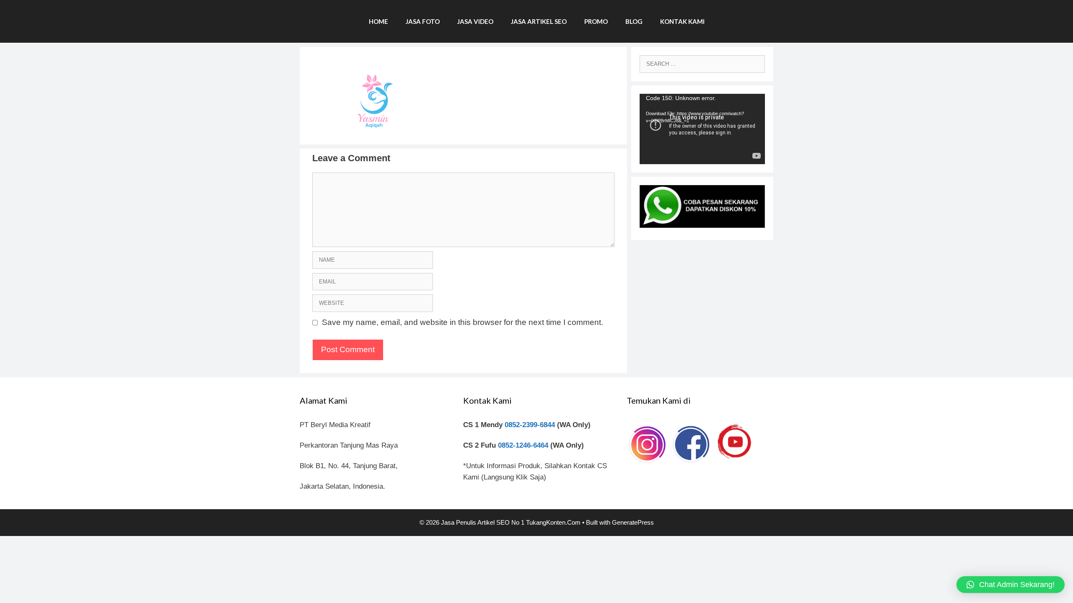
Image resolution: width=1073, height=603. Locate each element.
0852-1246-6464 (523, 445)
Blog (634, 21)
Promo (596, 21)
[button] (1010, 584)
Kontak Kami (682, 21)
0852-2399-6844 (530, 425)
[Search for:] (702, 63)
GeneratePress (633, 522)
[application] (702, 129)
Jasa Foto (423, 21)
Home (378, 21)
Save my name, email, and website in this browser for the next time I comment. (462, 322)
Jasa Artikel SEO (539, 21)
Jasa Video (475, 21)
